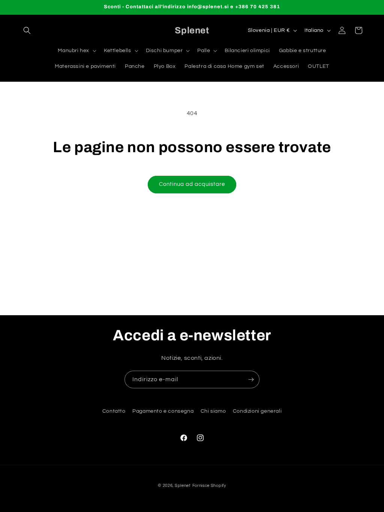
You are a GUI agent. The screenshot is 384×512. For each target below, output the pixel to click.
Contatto (114, 411)
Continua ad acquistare (192, 184)
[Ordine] (251, 379)
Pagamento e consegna (163, 411)
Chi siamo (213, 411)
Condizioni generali (257, 411)
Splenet (183, 486)
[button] (27, 30)
